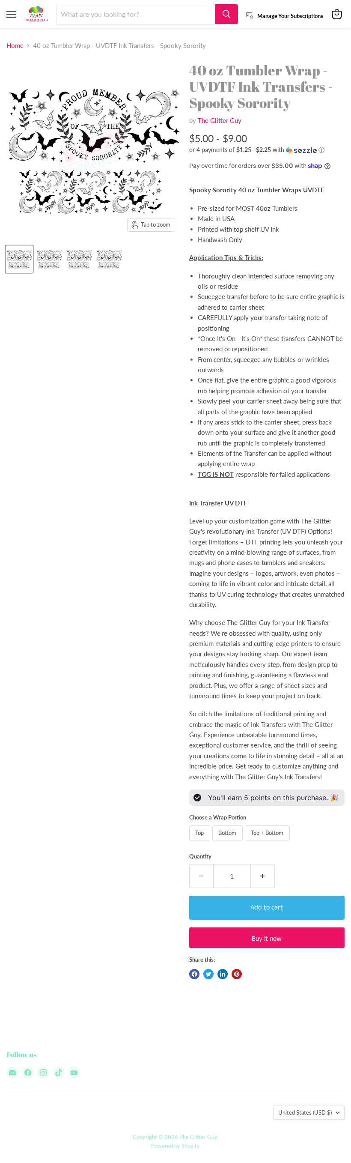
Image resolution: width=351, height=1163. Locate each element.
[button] (267, 150)
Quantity (200, 856)
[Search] (226, 14)
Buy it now (267, 939)
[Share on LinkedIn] (222, 974)
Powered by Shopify (175, 1145)
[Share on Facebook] (194, 974)
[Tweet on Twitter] (208, 974)
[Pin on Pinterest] (237, 974)
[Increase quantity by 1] (263, 876)
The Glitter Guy (219, 120)
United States (305, 1112)
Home (15, 45)
